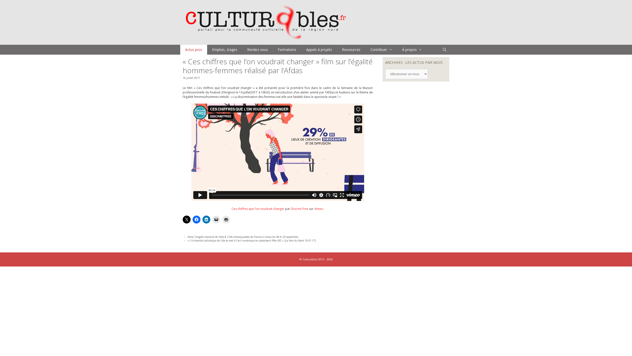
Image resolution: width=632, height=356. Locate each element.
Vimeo (318, 209)
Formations (287, 49)
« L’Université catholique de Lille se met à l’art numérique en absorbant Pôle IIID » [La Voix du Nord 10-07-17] (251, 240)
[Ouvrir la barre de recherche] (444, 50)
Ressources (351, 49)
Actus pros (193, 49)
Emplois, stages (224, 49)
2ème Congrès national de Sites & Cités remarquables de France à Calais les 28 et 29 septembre (242, 237)
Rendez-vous (257, 49)
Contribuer (378, 49)
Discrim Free (299, 209)
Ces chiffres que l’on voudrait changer (258, 209)
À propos (409, 49)
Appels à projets (319, 49)
